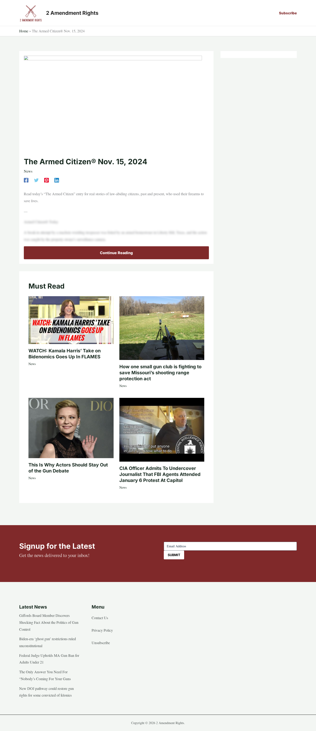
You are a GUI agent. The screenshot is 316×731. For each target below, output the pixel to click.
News (28, 171)
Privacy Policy (102, 630)
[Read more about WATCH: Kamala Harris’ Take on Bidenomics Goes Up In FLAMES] (71, 319)
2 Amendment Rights (72, 13)
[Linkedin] (56, 179)
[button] (288, 13)
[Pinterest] (46, 179)
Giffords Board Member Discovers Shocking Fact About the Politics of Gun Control (48, 622)
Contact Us (100, 617)
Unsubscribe (101, 642)
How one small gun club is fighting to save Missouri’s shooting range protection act (160, 372)
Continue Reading (116, 252)
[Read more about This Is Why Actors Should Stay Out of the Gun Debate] (71, 427)
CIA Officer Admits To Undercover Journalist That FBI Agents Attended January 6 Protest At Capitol (160, 474)
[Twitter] (36, 179)
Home (23, 30)
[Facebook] (26, 179)
